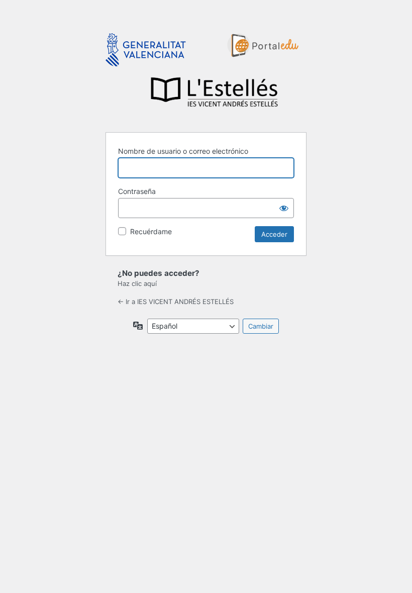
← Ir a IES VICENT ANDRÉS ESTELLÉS (176, 302)
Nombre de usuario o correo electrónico (183, 151)
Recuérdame (151, 231)
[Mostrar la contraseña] (284, 208)
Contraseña (137, 191)
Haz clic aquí (137, 283)
